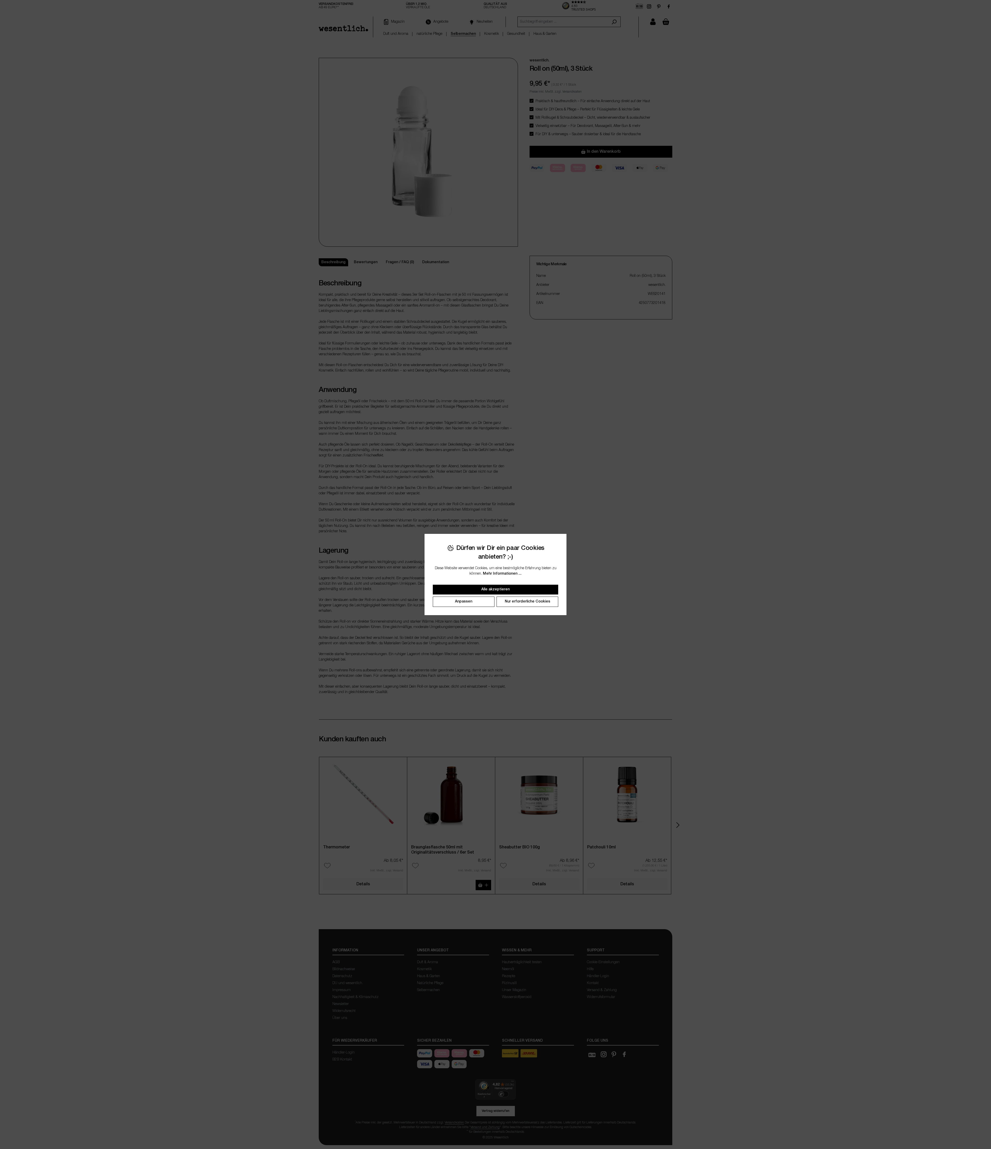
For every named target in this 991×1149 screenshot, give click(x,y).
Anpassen (463, 601)
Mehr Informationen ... (502, 573)
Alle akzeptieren (495, 589)
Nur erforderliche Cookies (527, 601)
